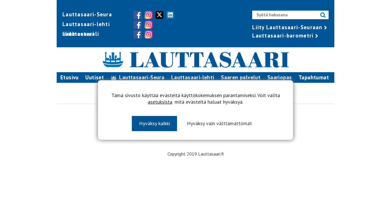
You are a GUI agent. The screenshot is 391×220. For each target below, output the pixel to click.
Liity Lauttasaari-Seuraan (287, 27)
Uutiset (94, 77)
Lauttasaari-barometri (282, 35)
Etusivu (69, 77)
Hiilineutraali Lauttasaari (80, 33)
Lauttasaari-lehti (86, 24)
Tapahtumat (314, 77)
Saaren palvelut (240, 77)
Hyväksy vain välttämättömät (219, 123)
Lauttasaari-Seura (87, 14)
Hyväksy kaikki (154, 123)
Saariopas (279, 77)
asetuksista (160, 102)
